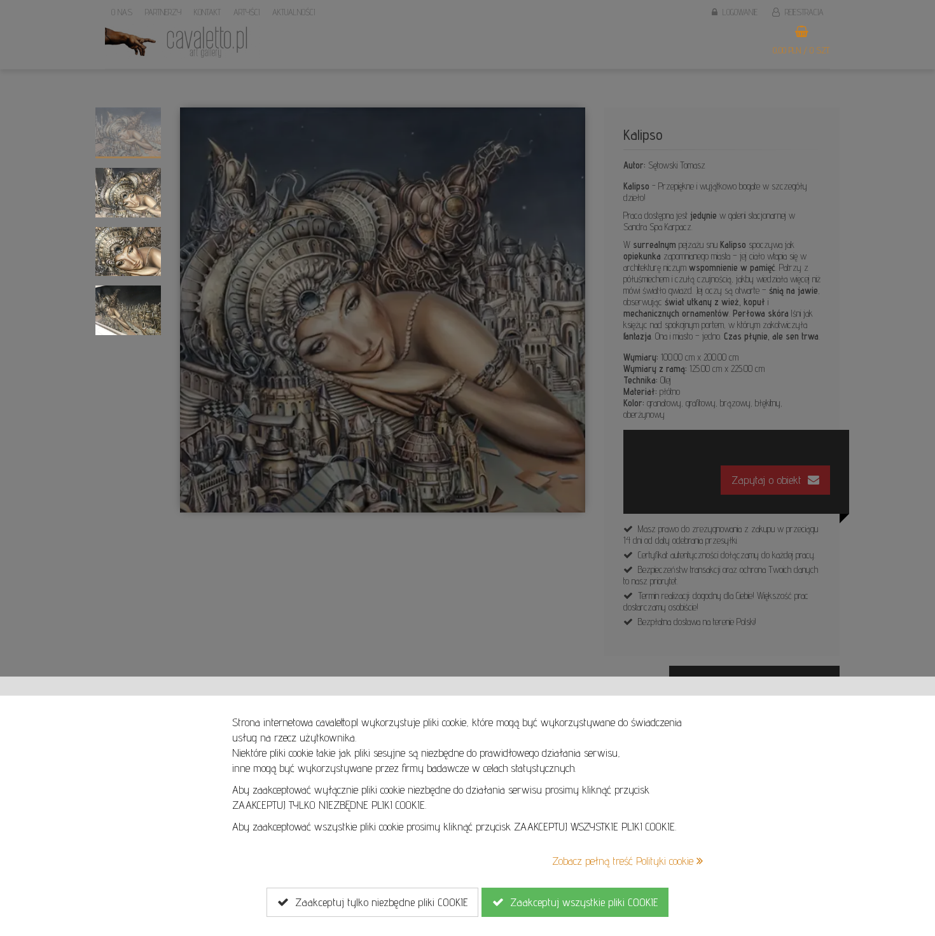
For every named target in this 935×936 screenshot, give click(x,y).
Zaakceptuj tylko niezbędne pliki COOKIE (378, 902)
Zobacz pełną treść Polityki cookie (624, 860)
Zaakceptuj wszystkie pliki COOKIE (581, 902)
